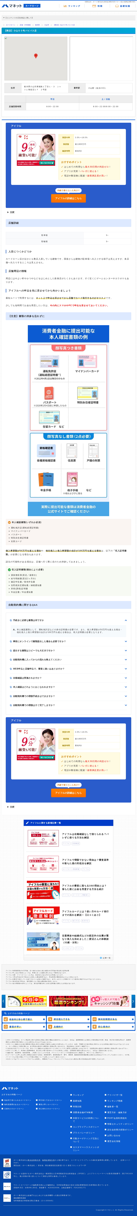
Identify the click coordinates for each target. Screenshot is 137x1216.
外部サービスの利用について (86, 1119)
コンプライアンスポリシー (86, 1127)
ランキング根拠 (115, 1101)
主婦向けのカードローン (14, 1109)
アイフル (66, 843)
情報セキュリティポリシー (120, 1124)
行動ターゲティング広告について (86, 1140)
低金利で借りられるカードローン (17, 1100)
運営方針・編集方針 (117, 1112)
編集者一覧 (112, 1106)
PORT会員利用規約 (117, 1118)
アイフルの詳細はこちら (68, 198)
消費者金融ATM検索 (83, 1112)
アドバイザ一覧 (115, 1095)
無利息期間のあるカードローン (16, 1104)
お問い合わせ (113, 1135)
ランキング (78, 1095)
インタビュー (68, 948)
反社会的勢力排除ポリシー (120, 1130)
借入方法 (76, 921)
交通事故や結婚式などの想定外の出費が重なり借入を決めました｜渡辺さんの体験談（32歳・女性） (85, 939)
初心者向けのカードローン (49, 1109)
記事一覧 (107, 958)
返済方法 (85, 921)
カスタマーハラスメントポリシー (86, 1148)
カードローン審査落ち (81, 895)
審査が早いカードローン (48, 1104)
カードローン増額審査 (71, 869)
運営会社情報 (113, 1141)
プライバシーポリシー (84, 1133)
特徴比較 (77, 1106)
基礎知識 (77, 1101)
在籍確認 (76, 843)
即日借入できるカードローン (50, 1100)
